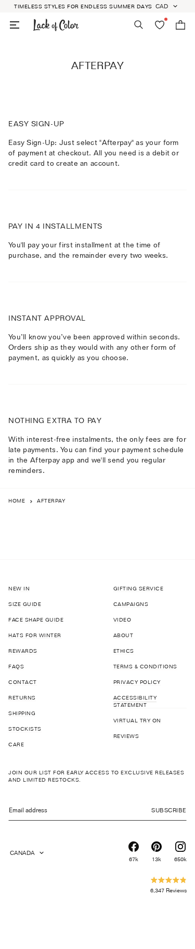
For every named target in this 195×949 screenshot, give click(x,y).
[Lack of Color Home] (56, 25)
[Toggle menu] (14, 25)
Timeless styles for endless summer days (83, 6)
